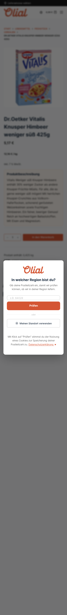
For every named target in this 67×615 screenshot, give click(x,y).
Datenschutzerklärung (42, 344)
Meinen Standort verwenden (36, 323)
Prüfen (33, 305)
